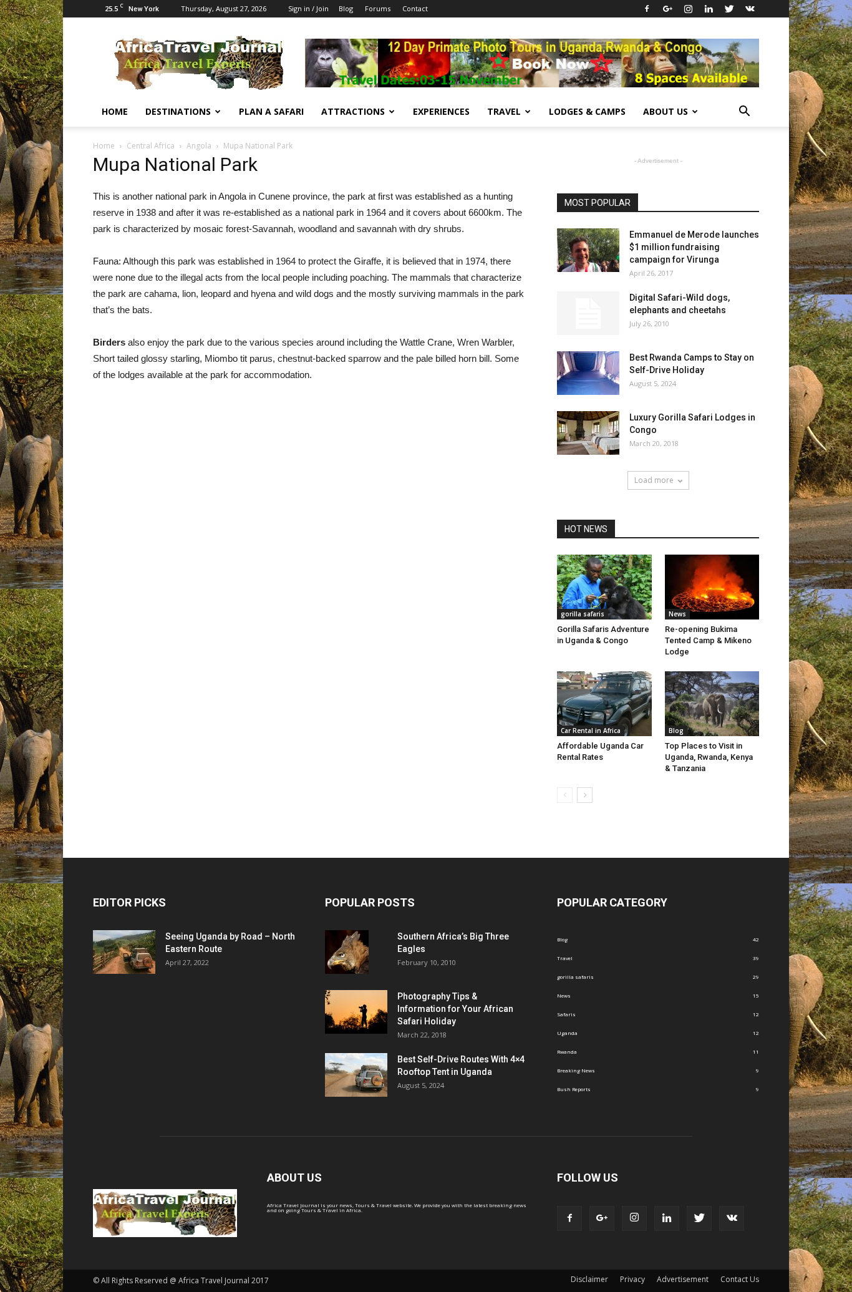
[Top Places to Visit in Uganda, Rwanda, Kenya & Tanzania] (712, 703)
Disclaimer (589, 1279)
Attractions (353, 111)
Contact (415, 8)
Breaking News (576, 1070)
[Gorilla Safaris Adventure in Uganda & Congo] (604, 587)
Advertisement (683, 1279)
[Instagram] (688, 8)
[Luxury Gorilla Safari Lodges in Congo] (588, 433)
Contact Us (739, 1279)
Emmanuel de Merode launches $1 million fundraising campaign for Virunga (694, 247)
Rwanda (567, 1051)
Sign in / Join (308, 8)
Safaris (566, 1014)
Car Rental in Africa (591, 730)
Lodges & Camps (587, 111)
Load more (654, 480)
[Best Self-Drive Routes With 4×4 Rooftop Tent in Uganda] (356, 1075)
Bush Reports (574, 1089)
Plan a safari (271, 111)
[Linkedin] (708, 8)
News (677, 614)
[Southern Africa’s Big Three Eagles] (347, 952)
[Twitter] (729, 8)
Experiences (441, 111)
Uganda (567, 1032)
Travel (504, 111)
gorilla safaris (582, 614)
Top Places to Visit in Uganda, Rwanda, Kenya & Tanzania (709, 757)
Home (115, 111)
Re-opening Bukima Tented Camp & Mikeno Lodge (708, 640)
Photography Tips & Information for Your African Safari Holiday (455, 1008)
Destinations (178, 111)
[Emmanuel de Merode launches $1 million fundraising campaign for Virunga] (588, 250)
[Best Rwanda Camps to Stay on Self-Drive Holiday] (588, 373)
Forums (377, 8)
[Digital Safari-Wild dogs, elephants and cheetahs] (588, 313)
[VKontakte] (749, 8)
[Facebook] (646, 8)
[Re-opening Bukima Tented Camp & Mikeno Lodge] (712, 587)
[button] (744, 112)
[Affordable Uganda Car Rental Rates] (604, 703)
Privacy (632, 1279)
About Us (665, 111)
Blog (346, 8)
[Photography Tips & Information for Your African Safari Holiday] (356, 1012)
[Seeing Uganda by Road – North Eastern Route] (124, 952)
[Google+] (667, 8)
